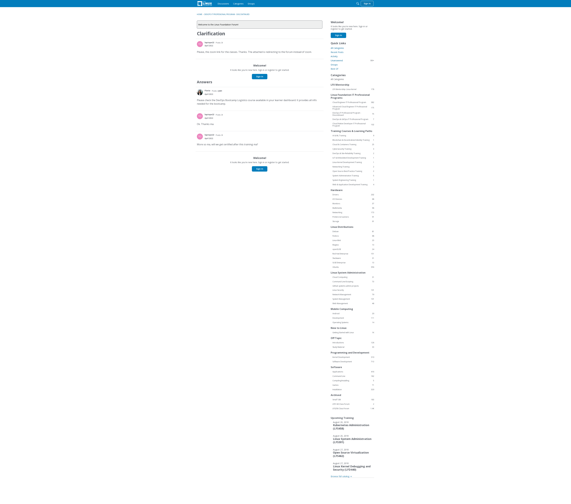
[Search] (357, 3)
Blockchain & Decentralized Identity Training (353, 140)
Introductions (353, 342)
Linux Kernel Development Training (353, 162)
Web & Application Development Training (353, 184)
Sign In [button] (259, 76)
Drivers (353, 194)
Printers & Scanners (353, 217)
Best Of (334, 68)
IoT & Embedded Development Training (353, 158)
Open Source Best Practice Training (353, 171)
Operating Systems (353, 322)
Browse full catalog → (341, 476)
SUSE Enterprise (353, 262)
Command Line (353, 376)
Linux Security (353, 290)
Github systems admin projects (345, 286)
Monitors (353, 203)
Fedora (353, 236)
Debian (353, 231)
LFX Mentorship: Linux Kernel (353, 89)
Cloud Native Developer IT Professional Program (353, 124)
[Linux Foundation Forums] (204, 3)
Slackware (353, 258)
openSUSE (353, 249)
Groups (334, 64)
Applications (353, 371)
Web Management (353, 303)
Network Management (353, 294)
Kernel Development (353, 357)
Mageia (353, 245)
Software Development (353, 361)
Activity (334, 56)
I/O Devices (353, 199)
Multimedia (353, 208)
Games (353, 385)
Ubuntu (353, 267)
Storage (353, 221)
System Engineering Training (353, 180)
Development (353, 318)
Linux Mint (353, 240)
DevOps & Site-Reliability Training (353, 153)
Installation (353, 389)
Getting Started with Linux (353, 332)
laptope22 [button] (209, 42)
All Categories (337, 48)
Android (353, 313)
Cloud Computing (353, 277)
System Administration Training (353, 175)
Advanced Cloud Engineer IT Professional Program (353, 108)
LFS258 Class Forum (353, 408)
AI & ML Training (353, 135)
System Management (353, 299)
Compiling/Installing (353, 380)
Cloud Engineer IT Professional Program (353, 102)
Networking (353, 212)
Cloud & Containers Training (353, 144)
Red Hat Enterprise (353, 253)
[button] (200, 44)
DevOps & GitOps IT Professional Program (353, 119)
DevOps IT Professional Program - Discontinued (353, 114)
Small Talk (353, 399)
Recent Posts (337, 52)
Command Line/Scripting (353, 281)
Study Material (353, 347)
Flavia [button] (207, 90)
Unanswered (352, 60)
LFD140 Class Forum (353, 404)
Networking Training (353, 166)
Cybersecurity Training (353, 149)
